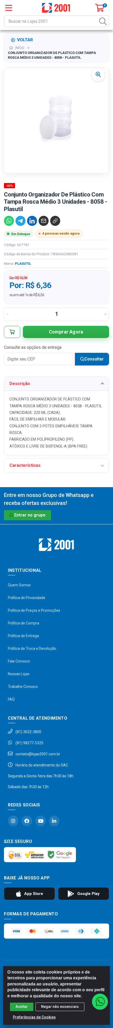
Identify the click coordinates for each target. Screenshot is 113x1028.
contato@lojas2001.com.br (37, 754)
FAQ (11, 699)
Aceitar (22, 1006)
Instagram (13, 821)
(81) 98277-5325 (29, 743)
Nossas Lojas (18, 674)
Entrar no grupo (29, 515)
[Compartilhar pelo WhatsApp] (9, 221)
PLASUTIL (23, 263)
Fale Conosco (19, 661)
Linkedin (54, 821)
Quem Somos (19, 585)
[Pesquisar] (103, 21)
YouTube (40, 821)
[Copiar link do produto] (55, 221)
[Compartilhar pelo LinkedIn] (32, 221)
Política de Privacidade (26, 598)
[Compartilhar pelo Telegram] (20, 221)
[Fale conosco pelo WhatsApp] (100, 1001)
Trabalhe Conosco (23, 686)
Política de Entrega (23, 636)
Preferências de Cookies (34, 1017)
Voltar (25, 39)
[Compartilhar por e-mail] (44, 221)
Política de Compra (23, 623)
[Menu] (8, 8)
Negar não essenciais (60, 1006)
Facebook (27, 821)
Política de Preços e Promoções (34, 610)
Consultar (94, 359)
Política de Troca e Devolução (32, 648)
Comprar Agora (66, 332)
